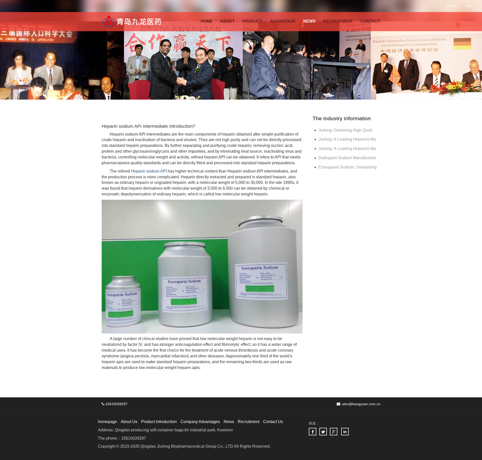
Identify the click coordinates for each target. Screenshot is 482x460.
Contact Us (273, 422)
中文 (468, 6)
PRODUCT (252, 21)
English (452, 6)
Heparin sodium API (149, 171)
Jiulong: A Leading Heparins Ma (347, 139)
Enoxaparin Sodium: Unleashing (348, 167)
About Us (129, 422)
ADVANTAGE (283, 21)
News (229, 422)
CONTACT (370, 21)
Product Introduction (159, 422)
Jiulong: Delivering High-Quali (345, 130)
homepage (107, 422)
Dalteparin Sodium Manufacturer (347, 158)
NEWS (309, 21)
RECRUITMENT (338, 21)
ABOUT (227, 21)
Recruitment (248, 422)
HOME (207, 21)
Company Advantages (200, 422)
